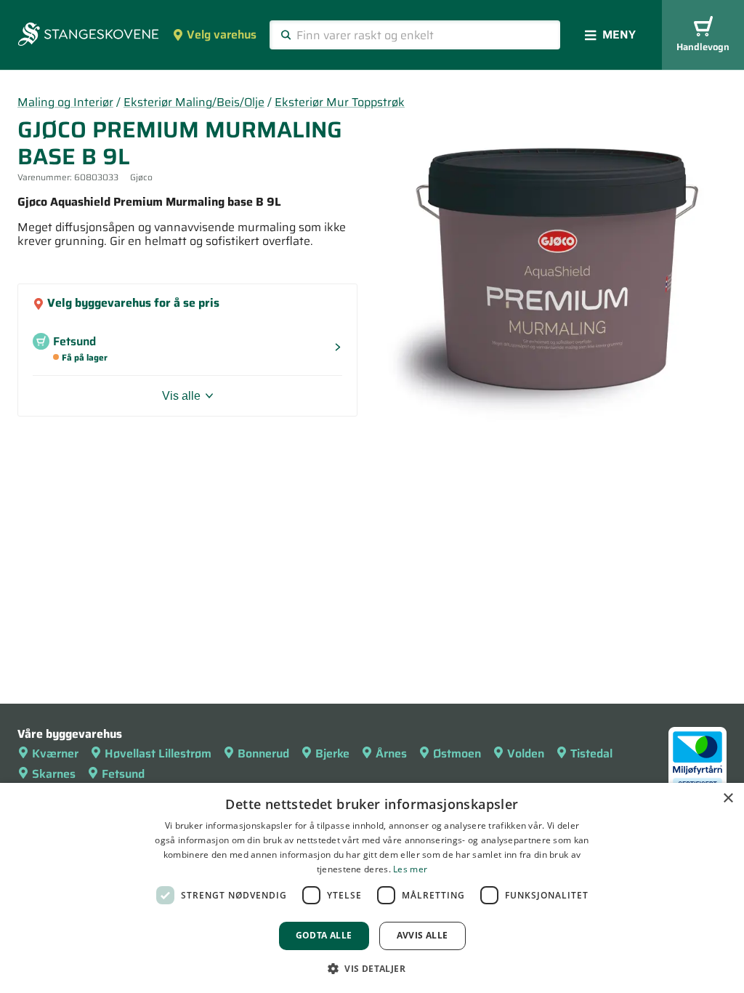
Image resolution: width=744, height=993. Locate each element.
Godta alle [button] (324, 935)
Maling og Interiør (65, 102)
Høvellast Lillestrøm (158, 753)
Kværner (55, 753)
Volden (525, 753)
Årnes (391, 753)
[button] (372, 968)
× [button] (727, 798)
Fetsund (123, 774)
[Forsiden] (88, 36)
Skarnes (54, 774)
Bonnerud (263, 753)
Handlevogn (702, 47)
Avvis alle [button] (422, 935)
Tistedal (591, 753)
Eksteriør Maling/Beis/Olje (194, 102)
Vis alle (181, 396)
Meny (619, 34)
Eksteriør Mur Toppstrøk (340, 102)
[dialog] (372, 888)
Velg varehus (221, 34)
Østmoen (457, 753)
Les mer (410, 869)
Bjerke (332, 753)
